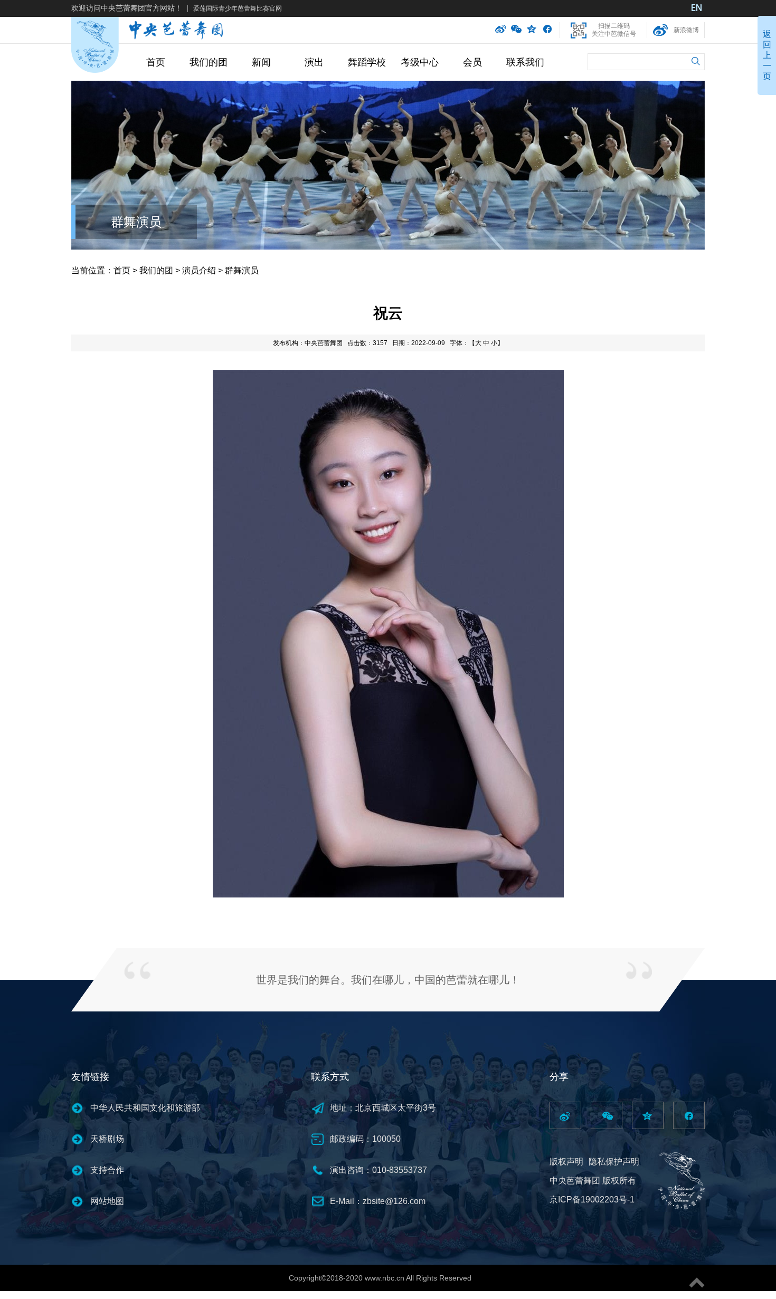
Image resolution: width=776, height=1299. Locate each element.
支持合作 (107, 1170)
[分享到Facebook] (547, 30)
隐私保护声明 (614, 1161)
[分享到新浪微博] (500, 30)
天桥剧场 (107, 1138)
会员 (472, 62)
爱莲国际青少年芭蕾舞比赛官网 (237, 8)
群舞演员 (136, 222)
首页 (155, 62)
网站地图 (107, 1201)
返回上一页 (767, 55)
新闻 (261, 62)
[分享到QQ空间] (532, 30)
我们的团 (209, 62)
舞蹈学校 (367, 62)
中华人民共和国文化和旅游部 (145, 1107)
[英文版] (697, 9)
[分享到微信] (516, 30)
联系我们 (525, 62)
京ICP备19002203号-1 (592, 1199)
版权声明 (566, 1161)
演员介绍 (199, 270)
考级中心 (420, 62)
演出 (314, 62)
